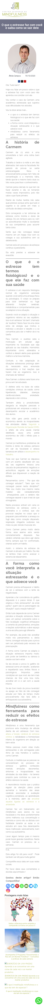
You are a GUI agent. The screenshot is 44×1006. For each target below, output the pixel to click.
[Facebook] (19, 81)
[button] (38, 10)
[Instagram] (22, 81)
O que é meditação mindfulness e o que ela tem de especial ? (22, 992)
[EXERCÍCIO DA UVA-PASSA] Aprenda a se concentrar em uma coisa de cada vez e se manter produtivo (22, 978)
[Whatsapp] (22, 886)
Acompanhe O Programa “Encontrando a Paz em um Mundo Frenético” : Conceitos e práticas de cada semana (22, 957)
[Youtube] (25, 81)
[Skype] (35, 886)
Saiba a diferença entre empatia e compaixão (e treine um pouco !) (22, 924)
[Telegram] (31, 886)
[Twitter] (13, 886)
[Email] (26, 886)
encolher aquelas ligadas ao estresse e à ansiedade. (22, 802)
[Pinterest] (17, 886)
